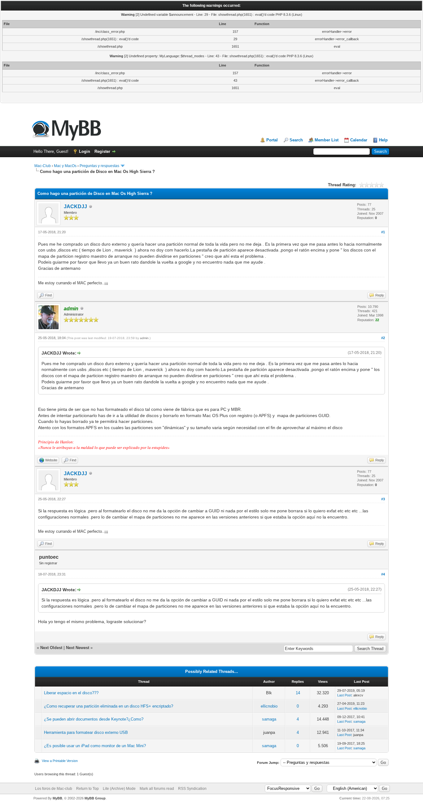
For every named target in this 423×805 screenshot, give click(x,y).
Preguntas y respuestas (99, 166)
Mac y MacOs (65, 166)
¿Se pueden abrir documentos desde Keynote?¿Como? (93, 719)
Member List (326, 140)
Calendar (358, 140)
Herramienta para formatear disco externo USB (86, 732)
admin (144, 338)
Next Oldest (51, 647)
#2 (383, 338)
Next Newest (77, 647)
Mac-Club (42, 166)
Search (296, 140)
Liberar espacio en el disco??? (71, 693)
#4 (383, 574)
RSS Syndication (192, 788)
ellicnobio (269, 706)
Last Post (344, 695)
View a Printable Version (60, 761)
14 (298, 693)
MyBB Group (95, 798)
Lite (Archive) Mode (119, 788)
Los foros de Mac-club (53, 788)
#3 (383, 499)
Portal (272, 140)
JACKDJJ (75, 206)
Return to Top (87, 788)
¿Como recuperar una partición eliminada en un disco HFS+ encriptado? (108, 706)
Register (102, 151)
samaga (269, 719)
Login (84, 151)
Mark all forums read (157, 788)
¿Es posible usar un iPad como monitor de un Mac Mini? (95, 745)
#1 (383, 232)
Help (383, 140)
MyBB (57, 798)
